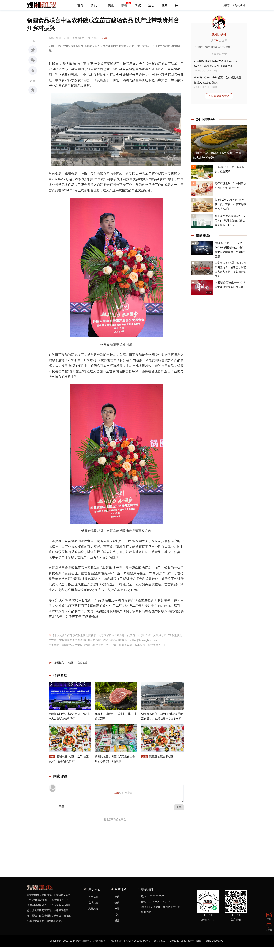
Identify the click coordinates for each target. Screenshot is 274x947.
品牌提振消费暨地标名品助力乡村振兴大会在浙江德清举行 (69, 716)
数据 (124, 5)
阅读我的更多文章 (219, 96)
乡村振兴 (59, 662)
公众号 (241, 5)
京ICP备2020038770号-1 (139, 940)
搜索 (227, 5)
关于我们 (93, 896)
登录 (116, 792)
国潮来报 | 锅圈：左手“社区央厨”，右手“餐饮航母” (69, 759)
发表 (179, 807)
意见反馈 (93, 908)
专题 (117, 908)
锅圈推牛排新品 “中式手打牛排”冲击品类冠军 (116, 716)
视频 (165, 5)
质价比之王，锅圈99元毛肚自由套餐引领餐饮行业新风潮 (115, 759)
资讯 (94, 5)
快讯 (111, 5)
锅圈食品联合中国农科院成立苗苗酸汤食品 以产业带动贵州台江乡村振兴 (162, 716)
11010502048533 (176, 940)
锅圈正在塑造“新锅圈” (158, 756)
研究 (138, 5)
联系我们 (93, 902)
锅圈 (70, 662)
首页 (80, 5)
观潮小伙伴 (219, 34)
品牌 (104, 38)
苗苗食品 (82, 662)
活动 (151, 5)
